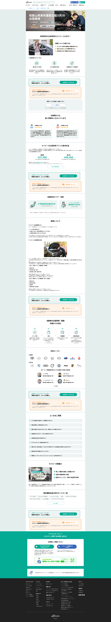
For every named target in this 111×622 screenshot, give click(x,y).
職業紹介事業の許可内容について (67, 607)
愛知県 (37, 602)
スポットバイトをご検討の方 (51, 590)
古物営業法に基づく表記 (65, 603)
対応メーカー (28, 592)
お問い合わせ (63, 5)
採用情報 (80, 592)
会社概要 (80, 590)
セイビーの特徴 (29, 585)
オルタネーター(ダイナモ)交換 (70, 496)
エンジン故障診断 (45, 498)
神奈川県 (37, 601)
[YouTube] (84, 595)
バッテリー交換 (32, 496)
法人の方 (70, 5)
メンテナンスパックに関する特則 (67, 587)
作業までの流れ (29, 589)
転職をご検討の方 (49, 592)
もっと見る (55, 503)
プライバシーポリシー (65, 595)
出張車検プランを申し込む (68, 82)
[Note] (79, 595)
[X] (80, 595)
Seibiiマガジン (49, 604)
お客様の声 (28, 587)
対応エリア (28, 590)
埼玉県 (37, 599)
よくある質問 (51, 5)
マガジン (57, 5)
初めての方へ (28, 584)
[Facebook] (82, 595)
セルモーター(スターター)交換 (35, 498)
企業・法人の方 (49, 584)
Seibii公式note (49, 605)
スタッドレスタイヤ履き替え (42, 496)
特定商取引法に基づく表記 (66, 602)
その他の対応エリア (39, 606)
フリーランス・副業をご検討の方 (52, 588)
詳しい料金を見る (55, 166)
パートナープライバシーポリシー (67, 596)
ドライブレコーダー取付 (54, 496)
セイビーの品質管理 (29, 596)
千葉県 (37, 597)
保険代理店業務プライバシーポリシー (68, 598)
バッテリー (38, 587)
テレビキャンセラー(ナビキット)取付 (57, 498)
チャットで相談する (55, 105)
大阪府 (37, 604)
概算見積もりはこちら (69, 91)
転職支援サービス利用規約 (66, 605)
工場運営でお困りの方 (50, 599)
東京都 (37, 595)
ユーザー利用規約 (64, 584)
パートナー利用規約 (64, 585)
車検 (62, 496)
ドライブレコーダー (39, 585)
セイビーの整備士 (29, 594)
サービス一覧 (38, 584)
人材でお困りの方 (49, 597)
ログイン (83, 2)
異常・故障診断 (39, 589)
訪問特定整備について (65, 609)
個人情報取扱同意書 (64, 600)
